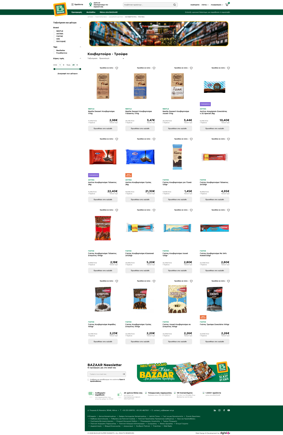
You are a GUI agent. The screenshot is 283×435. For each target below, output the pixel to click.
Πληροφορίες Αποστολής (150, 421)
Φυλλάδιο (90, 12)
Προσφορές (76, 12)
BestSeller (60, 50)
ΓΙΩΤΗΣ (59, 36)
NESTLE (59, 31)
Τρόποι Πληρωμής (170, 421)
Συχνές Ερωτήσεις (193, 416)
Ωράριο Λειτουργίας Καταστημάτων (132, 416)
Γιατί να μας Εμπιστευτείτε (173, 416)
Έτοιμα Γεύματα (182, 423)
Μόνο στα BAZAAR (109, 12)
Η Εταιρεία (92, 416)
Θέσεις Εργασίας (166, 423)
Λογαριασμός (216, 5)
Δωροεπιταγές (96, 426)
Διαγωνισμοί (128, 426)
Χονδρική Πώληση (143, 426)
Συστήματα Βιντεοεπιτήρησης (102, 421)
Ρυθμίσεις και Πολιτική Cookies (123, 419)
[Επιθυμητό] (117, 68)
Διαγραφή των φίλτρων (68, 73)
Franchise (157, 426)
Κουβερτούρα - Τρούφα (134, 17)
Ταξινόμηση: (88, 58)
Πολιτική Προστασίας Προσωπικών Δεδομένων (156, 419)
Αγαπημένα (194, 5)
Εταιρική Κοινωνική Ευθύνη (127, 421)
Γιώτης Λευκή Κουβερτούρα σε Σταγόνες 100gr (177, 325)
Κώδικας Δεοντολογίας (99, 419)
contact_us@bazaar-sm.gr (164, 410)
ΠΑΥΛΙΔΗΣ (61, 41)
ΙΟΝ (58, 39)
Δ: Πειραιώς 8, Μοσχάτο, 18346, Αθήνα (102, 410)
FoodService (61, 53)
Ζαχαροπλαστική (116, 17)
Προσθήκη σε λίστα (106, 68)
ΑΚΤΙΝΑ (59, 34)
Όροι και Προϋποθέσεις (186, 419)
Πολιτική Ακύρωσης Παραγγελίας (103, 423)
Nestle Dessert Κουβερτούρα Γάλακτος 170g (138, 112)
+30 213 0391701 (128, 410)
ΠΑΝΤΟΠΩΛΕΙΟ (101, 17)
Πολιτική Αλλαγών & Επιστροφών (132, 423)
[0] (226, 5)
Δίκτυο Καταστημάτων (107, 416)
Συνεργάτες (152, 423)
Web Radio (168, 426)
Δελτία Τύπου (154, 416)
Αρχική (90, 17)
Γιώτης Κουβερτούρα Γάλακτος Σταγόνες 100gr (102, 254)
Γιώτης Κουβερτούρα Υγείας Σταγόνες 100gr (138, 325)
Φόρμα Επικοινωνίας (113, 426)
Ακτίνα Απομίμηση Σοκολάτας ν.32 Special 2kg (213, 112)
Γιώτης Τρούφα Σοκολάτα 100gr (214, 324)
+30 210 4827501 (142, 410)
